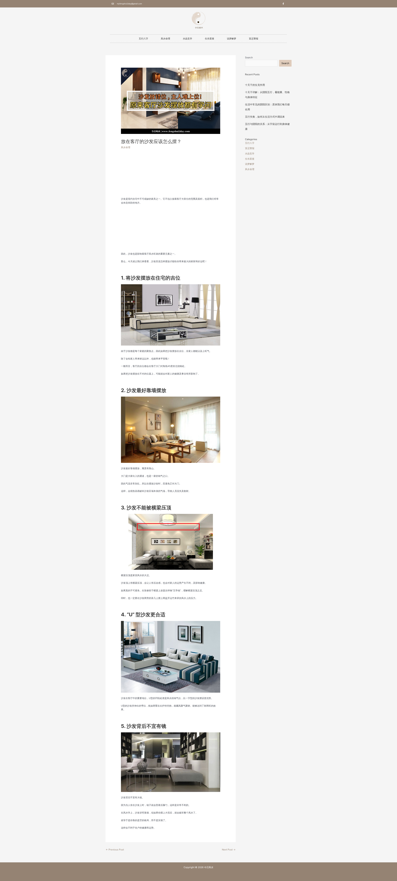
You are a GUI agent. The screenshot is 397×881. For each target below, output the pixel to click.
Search (249, 57)
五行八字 (143, 38)
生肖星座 (209, 38)
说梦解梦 (231, 38)
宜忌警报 (253, 38)
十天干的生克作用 (255, 84)
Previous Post (115, 849)
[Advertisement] (170, 175)
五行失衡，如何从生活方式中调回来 (265, 116)
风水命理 (165, 38)
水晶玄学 (187, 38)
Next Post (228, 849)
